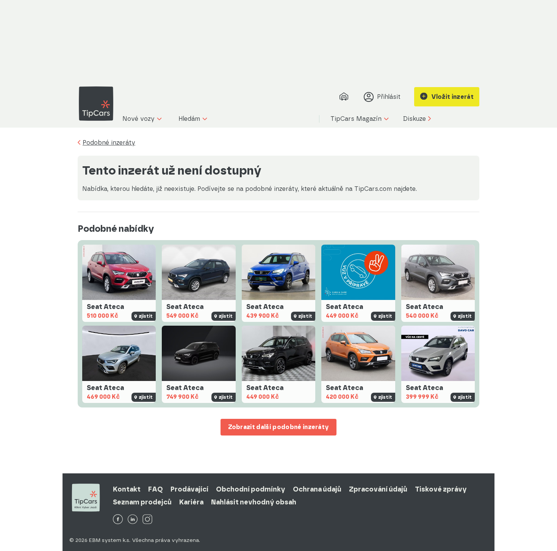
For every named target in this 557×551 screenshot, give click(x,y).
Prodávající (189, 489)
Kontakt (127, 489)
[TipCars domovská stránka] (99, 104)
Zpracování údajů (378, 489)
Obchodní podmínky (250, 489)
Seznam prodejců (142, 502)
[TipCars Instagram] (147, 519)
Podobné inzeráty (109, 143)
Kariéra (191, 502)
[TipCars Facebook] (118, 519)
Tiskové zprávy (441, 489)
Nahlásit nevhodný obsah (253, 502)
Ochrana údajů (317, 489)
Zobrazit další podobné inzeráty (278, 427)
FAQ (155, 489)
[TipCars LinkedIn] (133, 519)
